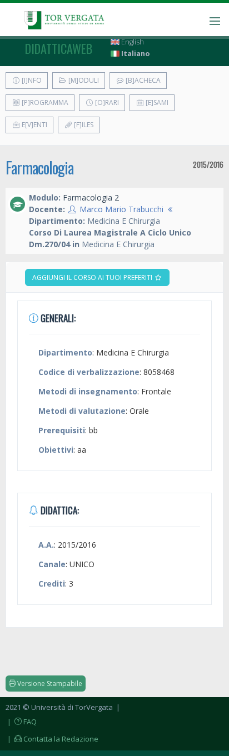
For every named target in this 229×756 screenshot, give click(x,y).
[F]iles (82, 124)
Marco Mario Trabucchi (121, 209)
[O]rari (106, 102)
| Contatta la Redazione (52, 739)
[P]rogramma (44, 102)
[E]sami (156, 102)
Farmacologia (39, 167)
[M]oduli (83, 80)
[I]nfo (31, 80)
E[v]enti (33, 124)
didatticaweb (58, 48)
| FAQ (21, 722)
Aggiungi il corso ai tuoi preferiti (93, 277)
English (132, 42)
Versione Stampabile (49, 683)
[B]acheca (142, 80)
